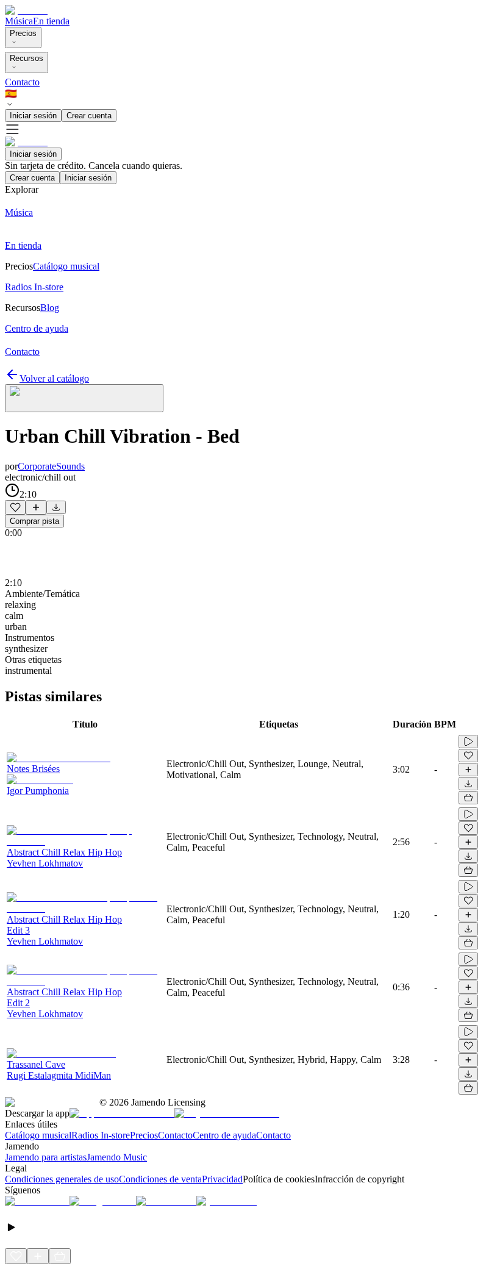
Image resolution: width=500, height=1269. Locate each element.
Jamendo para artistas (46, 1157)
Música (19, 21)
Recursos (26, 58)
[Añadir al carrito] (468, 797)
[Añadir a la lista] (36, 507)
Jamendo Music (117, 1157)
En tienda (51, 21)
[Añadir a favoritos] (15, 507)
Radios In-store (100, 1135)
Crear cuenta (89, 115)
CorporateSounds (51, 466)
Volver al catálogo (54, 378)
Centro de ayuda (224, 1135)
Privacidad (222, 1179)
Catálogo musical (38, 1135)
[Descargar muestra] (56, 507)
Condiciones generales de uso (62, 1179)
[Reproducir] (468, 741)
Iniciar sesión (33, 115)
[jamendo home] (26, 10)
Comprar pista (34, 521)
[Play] (84, 398)
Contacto (22, 82)
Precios (23, 33)
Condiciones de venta (160, 1179)
